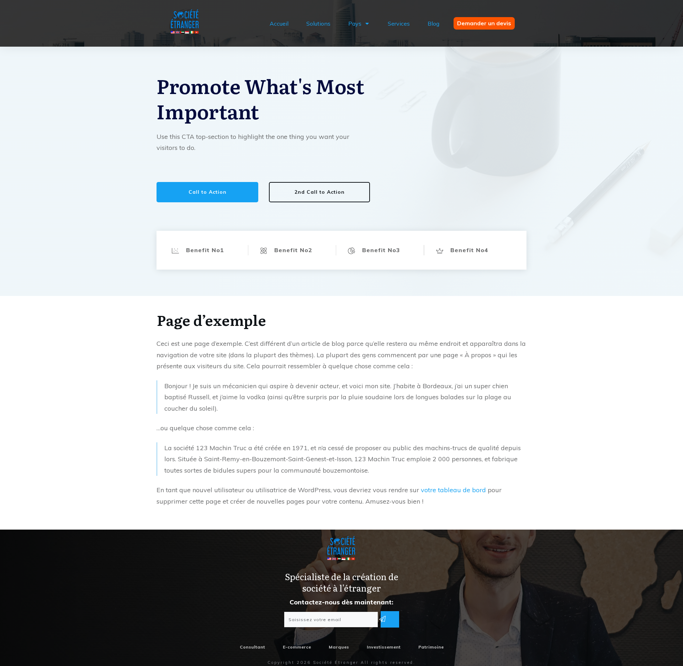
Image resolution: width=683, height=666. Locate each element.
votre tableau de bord (453, 490)
